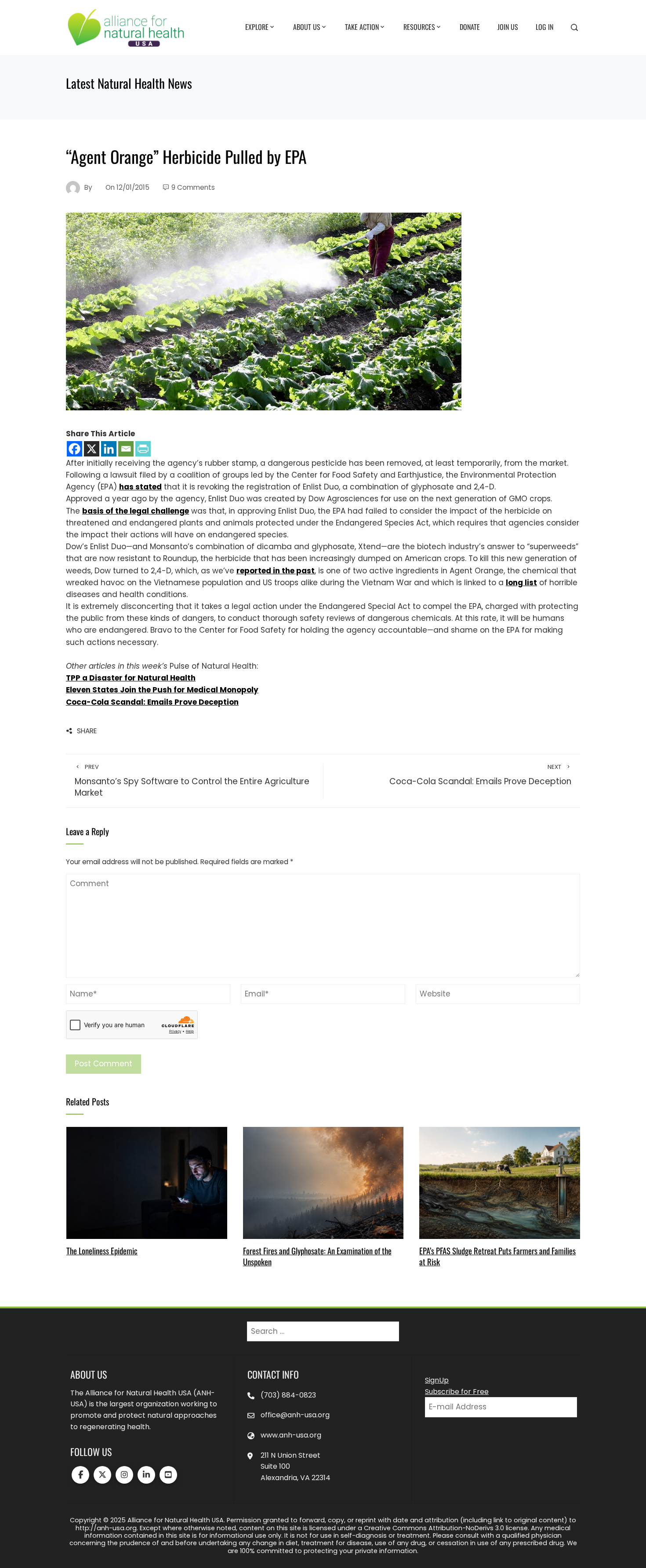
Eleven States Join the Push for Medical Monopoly (162, 689)
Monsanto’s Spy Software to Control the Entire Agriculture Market (192, 781)
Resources (419, 27)
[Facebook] (74, 448)
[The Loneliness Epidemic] (146, 1182)
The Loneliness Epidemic (102, 1251)
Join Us (507, 27)
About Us (306, 27)
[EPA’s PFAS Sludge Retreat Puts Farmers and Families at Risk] (499, 1182)
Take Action (362, 27)
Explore (257, 27)
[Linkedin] (108, 448)
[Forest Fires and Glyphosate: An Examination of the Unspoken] (323, 1182)
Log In (544, 27)
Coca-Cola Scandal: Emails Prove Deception (152, 702)
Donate (470, 27)
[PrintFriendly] (143, 448)
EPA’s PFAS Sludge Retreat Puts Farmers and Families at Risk (497, 1256)
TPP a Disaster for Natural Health (131, 678)
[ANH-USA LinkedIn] (146, 1475)
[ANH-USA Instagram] (124, 1475)
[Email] (126, 448)
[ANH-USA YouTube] (168, 1475)
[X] (91, 448)
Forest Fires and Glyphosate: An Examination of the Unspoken (317, 1256)
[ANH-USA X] (102, 1475)
